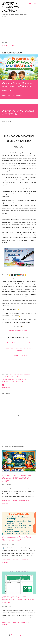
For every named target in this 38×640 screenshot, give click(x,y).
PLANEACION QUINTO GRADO (19, 330)
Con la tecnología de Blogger (20, 635)
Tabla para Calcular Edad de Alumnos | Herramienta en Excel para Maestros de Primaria (18, 599)
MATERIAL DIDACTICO (9, 379)
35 (18, 374)
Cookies (4, 45)
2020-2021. (13, 374)
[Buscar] (30, 3)
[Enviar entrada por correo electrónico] (3, 385)
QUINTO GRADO (14, 381)
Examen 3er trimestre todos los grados (19, 343)
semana (22, 381)
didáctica (6, 376)
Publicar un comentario (20, 500)
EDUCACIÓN (14, 376)
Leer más (5, 503)
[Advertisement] (15, 30)
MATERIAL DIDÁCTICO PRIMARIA (10, 7)
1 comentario (17, 95)
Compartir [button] (6, 95)
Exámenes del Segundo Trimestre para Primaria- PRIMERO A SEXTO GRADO (17, 478)
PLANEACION (21, 379)
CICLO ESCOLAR (24, 374)
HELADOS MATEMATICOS (19, 355)
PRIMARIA (5, 381)
